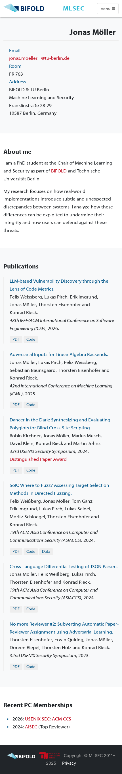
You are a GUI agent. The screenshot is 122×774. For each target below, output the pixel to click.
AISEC (31, 727)
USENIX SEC (37, 719)
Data (46, 551)
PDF (16, 339)
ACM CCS (61, 719)
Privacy (69, 763)
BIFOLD (59, 171)
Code (30, 339)
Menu (106, 9)
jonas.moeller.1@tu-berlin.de (39, 58)
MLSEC (74, 8)
